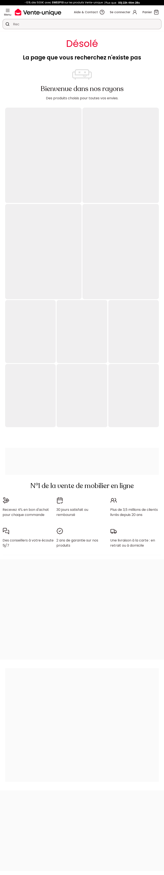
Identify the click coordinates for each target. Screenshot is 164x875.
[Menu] (7, 10)
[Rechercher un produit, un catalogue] (7, 24)
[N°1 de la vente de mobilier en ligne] (38, 12)
